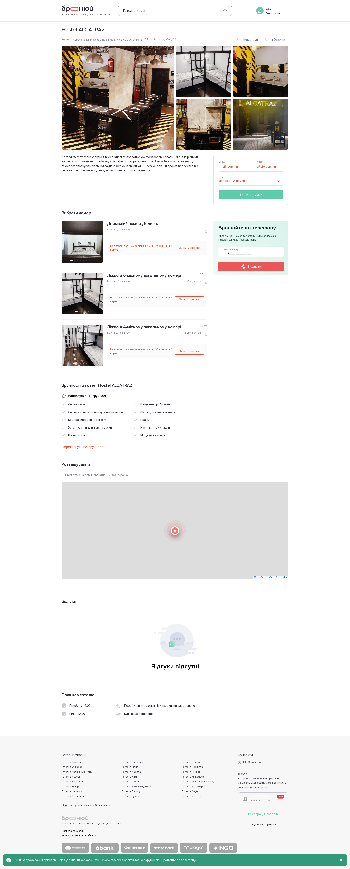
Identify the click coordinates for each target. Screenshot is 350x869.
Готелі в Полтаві (191, 762)
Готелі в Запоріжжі (133, 762)
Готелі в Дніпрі (70, 786)
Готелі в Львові (71, 776)
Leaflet (260, 577)
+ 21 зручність (193, 281)
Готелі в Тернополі (73, 796)
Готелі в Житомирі (192, 786)
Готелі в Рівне (130, 767)
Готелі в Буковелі (132, 796)
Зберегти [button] (278, 39)
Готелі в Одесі (190, 791)
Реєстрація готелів (263, 814)
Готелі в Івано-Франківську (198, 781)
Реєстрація (273, 13)
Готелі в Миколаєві (193, 776)
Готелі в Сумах (130, 781)
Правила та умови (72, 831)
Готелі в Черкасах (72, 781)
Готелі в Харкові (131, 772)
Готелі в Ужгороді (72, 767)
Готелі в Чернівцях (73, 791)
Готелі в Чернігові (192, 767)
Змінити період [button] (189, 248)
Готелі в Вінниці (191, 772)
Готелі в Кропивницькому (77, 772)
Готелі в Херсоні (192, 796)
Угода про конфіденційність (79, 835)
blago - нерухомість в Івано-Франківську (86, 805)
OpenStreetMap (278, 577)
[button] (175, 530)
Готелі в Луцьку (131, 791)
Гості (221, 177)
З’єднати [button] (254, 266)
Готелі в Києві (130, 776)
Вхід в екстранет (263, 824)
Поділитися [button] (250, 39)
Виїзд (259, 162)
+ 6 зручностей (191, 333)
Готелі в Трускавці (73, 762)
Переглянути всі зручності (83, 447)
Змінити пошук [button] (251, 194)
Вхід (268, 8)
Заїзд (222, 162)
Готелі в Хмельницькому (136, 786)
